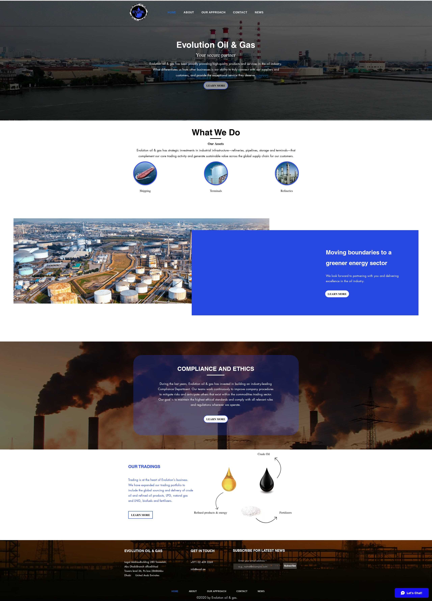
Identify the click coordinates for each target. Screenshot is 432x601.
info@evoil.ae (198, 569)
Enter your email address (251, 560)
